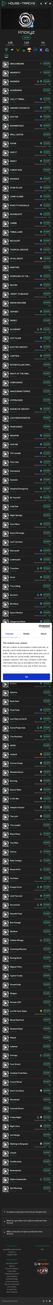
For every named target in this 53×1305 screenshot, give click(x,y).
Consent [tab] (9, 634)
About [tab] (43, 634)
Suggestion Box (12, 1255)
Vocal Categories (11, 1292)
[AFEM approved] (42, 1271)
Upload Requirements (12, 1274)
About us (12, 1266)
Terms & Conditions (11, 1268)
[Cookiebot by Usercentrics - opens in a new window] (39, 626)
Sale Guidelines (12, 1276)
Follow (26, 37)
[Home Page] (20, 3)
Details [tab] (26, 634)
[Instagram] (43, 1301)
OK (26, 677)
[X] (46, 1301)
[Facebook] (49, 1301)
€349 (47, 169)
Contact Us (12, 1252)
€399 (47, 107)
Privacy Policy (11, 1271)
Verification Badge (12, 1279)
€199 (47, 63)
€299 (47, 116)
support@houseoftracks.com (12, 1249)
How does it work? (12, 1263)
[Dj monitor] (42, 1264)
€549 (47, 99)
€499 (47, 90)
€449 (47, 81)
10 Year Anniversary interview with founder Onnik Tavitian (11, 1284)
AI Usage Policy (12, 1289)
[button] (26, 1211)
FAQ (42, 1249)
